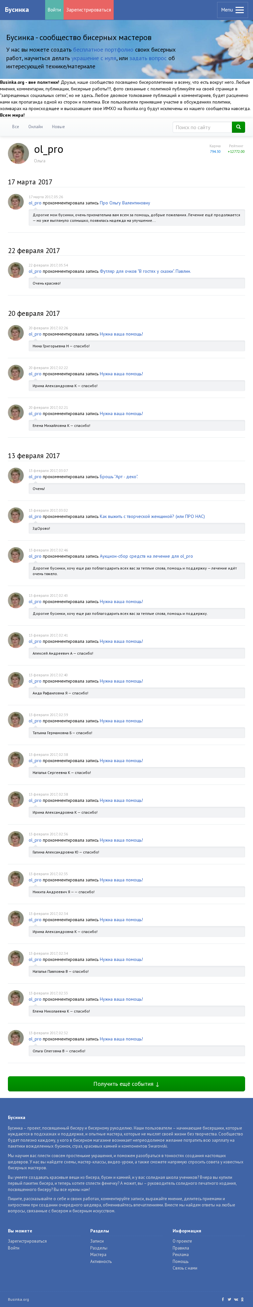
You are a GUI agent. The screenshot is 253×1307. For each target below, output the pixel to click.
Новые (58, 126)
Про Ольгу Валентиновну (125, 203)
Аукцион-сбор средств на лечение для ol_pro (146, 556)
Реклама (181, 1254)
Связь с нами (185, 1268)
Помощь (180, 1261)
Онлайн (35, 126)
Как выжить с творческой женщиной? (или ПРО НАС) (152, 516)
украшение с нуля (93, 58)
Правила (181, 1248)
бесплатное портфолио (103, 49)
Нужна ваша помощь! (121, 334)
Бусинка (17, 9)
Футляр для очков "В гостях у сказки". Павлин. (145, 271)
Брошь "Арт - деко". (119, 476)
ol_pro (35, 203)
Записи (97, 1241)
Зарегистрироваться (88, 10)
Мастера (98, 1254)
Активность (101, 1261)
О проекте (182, 1241)
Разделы (98, 1248)
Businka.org (18, 1299)
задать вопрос (148, 58)
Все (15, 126)
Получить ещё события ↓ (126, 1083)
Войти (54, 10)
